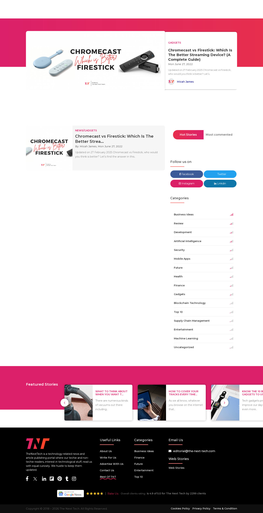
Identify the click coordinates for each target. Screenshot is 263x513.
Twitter (221, 174)
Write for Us (108, 457)
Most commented (219, 134)
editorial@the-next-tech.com (194, 451)
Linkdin (221, 183)
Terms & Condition (225, 508)
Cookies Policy (180, 508)
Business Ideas (144, 451)
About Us (106, 451)
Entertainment (144, 470)
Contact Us (107, 470)
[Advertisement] (131, 109)
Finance (139, 457)
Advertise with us (111, 464)
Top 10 (138, 476)
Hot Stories (188, 134)
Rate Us (113, 493)
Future (138, 464)
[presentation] (64, 403)
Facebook (187, 174)
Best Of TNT (108, 476)
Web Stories (176, 467)
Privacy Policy (201, 508)
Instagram (187, 183)
